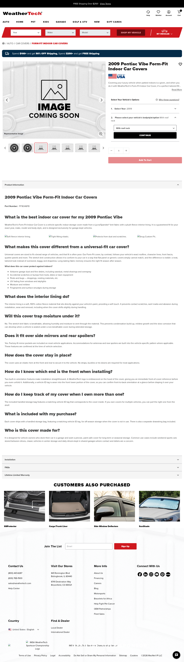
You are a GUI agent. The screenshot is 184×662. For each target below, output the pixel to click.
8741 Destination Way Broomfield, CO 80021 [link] (61, 583)
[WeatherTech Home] (22, 13)
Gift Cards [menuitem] (114, 21)
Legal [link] (52, 655)
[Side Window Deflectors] (114, 506)
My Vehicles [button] (163, 34)
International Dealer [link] (60, 632)
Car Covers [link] (22, 43)
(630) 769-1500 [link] (15, 578)
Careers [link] (97, 583)
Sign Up (125, 546)
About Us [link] (98, 573)
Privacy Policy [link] (40, 655)
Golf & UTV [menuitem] (80, 21)
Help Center (14, 588)
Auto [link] (10, 43)
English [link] (30, 629)
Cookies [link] (134, 655)
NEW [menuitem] (97, 21)
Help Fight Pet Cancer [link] (104, 603)
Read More (177, 89)
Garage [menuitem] (61, 21)
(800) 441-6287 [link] (15, 573)
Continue (145, 135)
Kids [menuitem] (46, 21)
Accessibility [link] (64, 655)
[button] (158, 13)
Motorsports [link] (99, 593)
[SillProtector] (24, 506)
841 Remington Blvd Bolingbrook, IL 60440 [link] (61, 575)
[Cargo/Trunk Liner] (69, 506)
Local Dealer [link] (57, 627)
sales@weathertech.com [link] (19, 583)
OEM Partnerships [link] (102, 608)
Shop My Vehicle (131, 32)
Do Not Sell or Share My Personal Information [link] (95, 655)
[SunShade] (159, 506)
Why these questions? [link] (169, 99)
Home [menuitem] (19, 21)
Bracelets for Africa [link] (103, 598)
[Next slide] (103, 148)
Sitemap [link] (123, 655)
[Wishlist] (180, 64)
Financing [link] (98, 578)
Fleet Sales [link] (99, 613)
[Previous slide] (5, 148)
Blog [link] (96, 588)
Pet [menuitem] (33, 21)
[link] (3, 43)
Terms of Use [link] (25, 655)
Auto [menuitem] (6, 21)
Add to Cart (145, 160)
